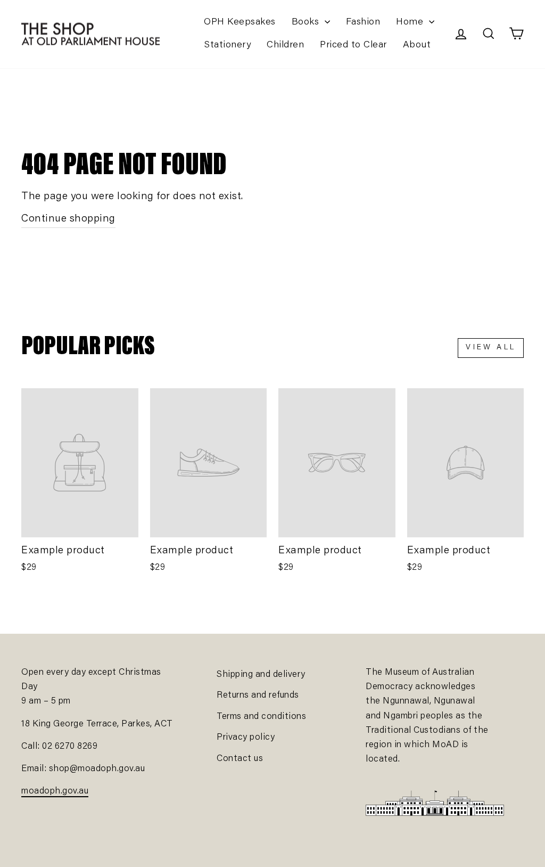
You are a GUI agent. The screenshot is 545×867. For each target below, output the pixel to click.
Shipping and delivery (261, 675)
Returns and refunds (258, 695)
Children (285, 45)
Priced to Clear (353, 45)
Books (307, 22)
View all (491, 347)
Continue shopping (68, 219)
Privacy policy (246, 737)
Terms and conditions (261, 717)
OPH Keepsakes (240, 22)
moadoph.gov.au (54, 791)
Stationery (227, 45)
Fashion (363, 22)
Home (411, 22)
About (417, 45)
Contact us (240, 759)
